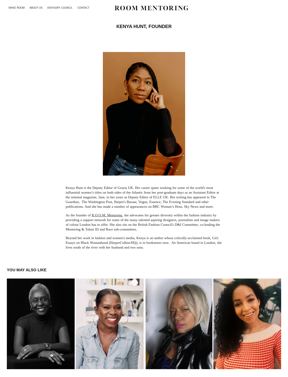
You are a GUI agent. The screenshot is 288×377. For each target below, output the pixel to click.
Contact (83, 7)
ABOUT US (36, 7)
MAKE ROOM (17, 7)
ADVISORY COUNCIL (59, 7)
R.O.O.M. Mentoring (107, 215)
